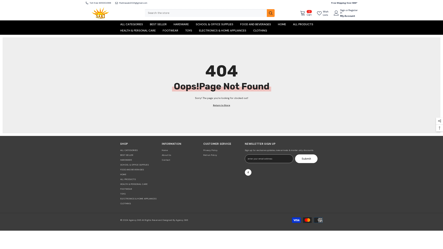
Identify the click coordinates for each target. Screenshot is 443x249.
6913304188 (105, 3)
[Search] (210, 13)
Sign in (342, 11)
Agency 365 (135, 220)
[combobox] (206, 13)
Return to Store (221, 105)
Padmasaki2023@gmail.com (133, 3)
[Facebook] (248, 172)
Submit (306, 158)
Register (353, 10)
